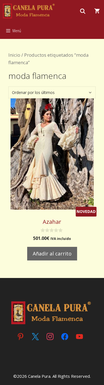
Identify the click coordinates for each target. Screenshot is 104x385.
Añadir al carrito (52, 253)
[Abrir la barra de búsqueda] (82, 11)
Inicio (14, 55)
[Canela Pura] (29, 11)
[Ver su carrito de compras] (97, 11)
